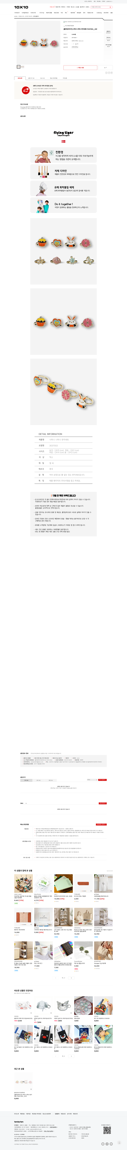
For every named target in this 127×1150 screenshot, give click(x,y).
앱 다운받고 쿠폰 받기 (105, 1125)
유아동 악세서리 (28, 16)
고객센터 (103, 1)
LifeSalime (77, 928)
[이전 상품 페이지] (56, 978)
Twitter (106, 73)
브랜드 (87, 7)
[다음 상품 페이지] (71, 978)
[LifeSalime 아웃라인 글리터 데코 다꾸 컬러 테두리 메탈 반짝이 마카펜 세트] (63, 956)
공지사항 (69, 1114)
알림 (95, 1)
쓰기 (108, 40)
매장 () (51, 780)
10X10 (21, 7)
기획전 (68, 7)
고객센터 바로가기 (72, 1125)
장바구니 (109, 1)
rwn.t (55, 894)
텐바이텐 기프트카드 (73, 1134)
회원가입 (90, 1)
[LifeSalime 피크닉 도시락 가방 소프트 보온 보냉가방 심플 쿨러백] (83, 923)
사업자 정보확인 (53, 1127)
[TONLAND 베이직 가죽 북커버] (23, 922)
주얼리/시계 (21, 16)
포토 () (39, 780)
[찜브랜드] (64, 26)
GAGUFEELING (58, 928)
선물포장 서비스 (72, 1136)
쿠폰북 (82, 1138)
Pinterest (111, 73)
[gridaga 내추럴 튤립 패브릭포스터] (103, 888)
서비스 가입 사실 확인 (48, 1131)
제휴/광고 (63, 1114)
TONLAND (77, 894)
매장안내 (75, 1114)
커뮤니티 (52, 7)
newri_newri (18, 894)
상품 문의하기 (103, 803)
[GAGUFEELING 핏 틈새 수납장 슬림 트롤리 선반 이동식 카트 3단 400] (23, 956)
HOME (15, 16)
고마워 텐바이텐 (72, 1138)
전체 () (26, 780)
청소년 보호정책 (47, 1114)
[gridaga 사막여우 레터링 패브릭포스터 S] (43, 921)
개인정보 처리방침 (36, 1114)
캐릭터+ (63, 7)
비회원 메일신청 (84, 1136)
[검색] (110, 7)
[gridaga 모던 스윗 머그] (43, 955)
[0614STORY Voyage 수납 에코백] (103, 955)
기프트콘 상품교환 (85, 1134)
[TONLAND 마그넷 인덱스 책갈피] (83, 888)
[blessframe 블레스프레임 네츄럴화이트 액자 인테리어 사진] (43, 889)
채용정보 (22, 1114)
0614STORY (97, 961)
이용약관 (28, 1114)
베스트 (73, 7)
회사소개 (16, 1114)
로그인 (86, 1)
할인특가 (82, 7)
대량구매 (57, 7)
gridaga (96, 894)
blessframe (37, 894)
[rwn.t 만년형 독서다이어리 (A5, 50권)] (63, 888)
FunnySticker (78, 961)
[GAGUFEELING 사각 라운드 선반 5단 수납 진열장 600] (63, 923)
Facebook (109, 73)
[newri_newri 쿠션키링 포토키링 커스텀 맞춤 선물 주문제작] (23, 889)
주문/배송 (99, 1)
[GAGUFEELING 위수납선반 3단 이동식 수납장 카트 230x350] (103, 923)
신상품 (77, 7)
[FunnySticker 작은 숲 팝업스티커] (83, 956)
